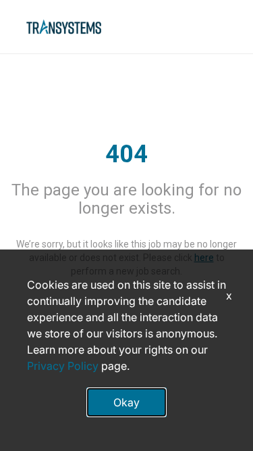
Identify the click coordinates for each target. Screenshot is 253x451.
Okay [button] (126, 402)
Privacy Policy (63, 366)
